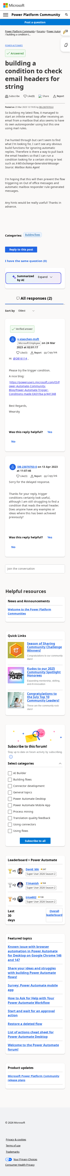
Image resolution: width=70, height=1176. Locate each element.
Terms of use (13, 1145)
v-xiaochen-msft (28, 339)
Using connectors (24, 824)
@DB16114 (20, 358)
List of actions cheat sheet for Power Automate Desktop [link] (31, 1034)
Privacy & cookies (16, 1139)
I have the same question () (26, 261)
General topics (22, 792)
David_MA (32, 869)
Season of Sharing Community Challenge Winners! (44, 647)
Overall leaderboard (54, 913)
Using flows (20, 831)
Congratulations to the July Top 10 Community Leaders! (43, 697)
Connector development (29, 786)
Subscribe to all (35, 841)
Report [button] (60, 96)
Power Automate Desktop (29, 799)
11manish (32, 883)
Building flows (32, 234)
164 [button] (44, 883)
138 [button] (42, 897)
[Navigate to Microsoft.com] (13, 5)
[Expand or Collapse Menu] (5, 15)
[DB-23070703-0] (13, 467)
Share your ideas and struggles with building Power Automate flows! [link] (32, 972)
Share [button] (46, 96)
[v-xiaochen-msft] (13, 339)
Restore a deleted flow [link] (25, 1024)
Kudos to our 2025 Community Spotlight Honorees (44, 672)
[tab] (34, 300)
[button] (66, 15)
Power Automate (56, 31)
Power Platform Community (35, 14)
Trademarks (12, 1151)
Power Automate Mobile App (31, 805)
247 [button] (44, 869)
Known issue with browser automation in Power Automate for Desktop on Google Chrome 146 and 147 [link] (34, 953)
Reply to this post (21, 249)
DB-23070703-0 (46, 107)
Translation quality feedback (31, 818)
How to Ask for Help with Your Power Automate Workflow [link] (31, 1000)
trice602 (31, 897)
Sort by (10, 311)
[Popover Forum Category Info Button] (11, 757)
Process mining (23, 811)
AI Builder (19, 773)
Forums (41, 31)
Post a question (35, 22)
